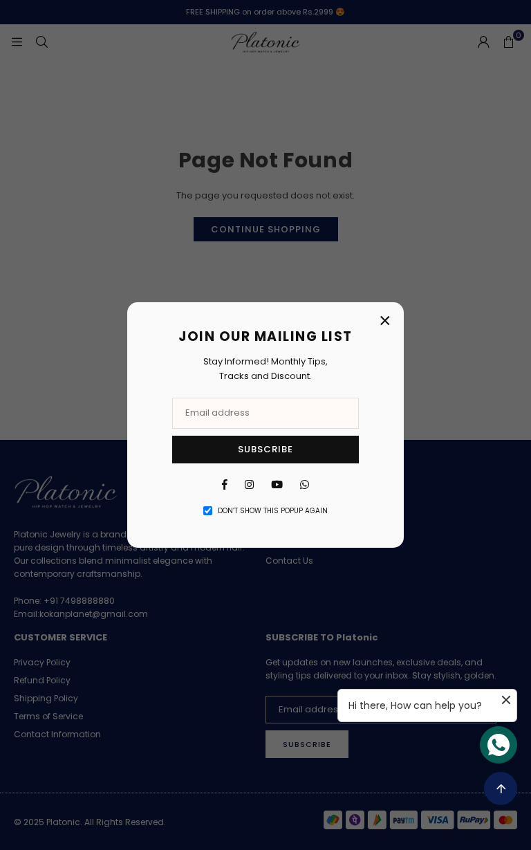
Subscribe (265, 449)
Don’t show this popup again (273, 511)
